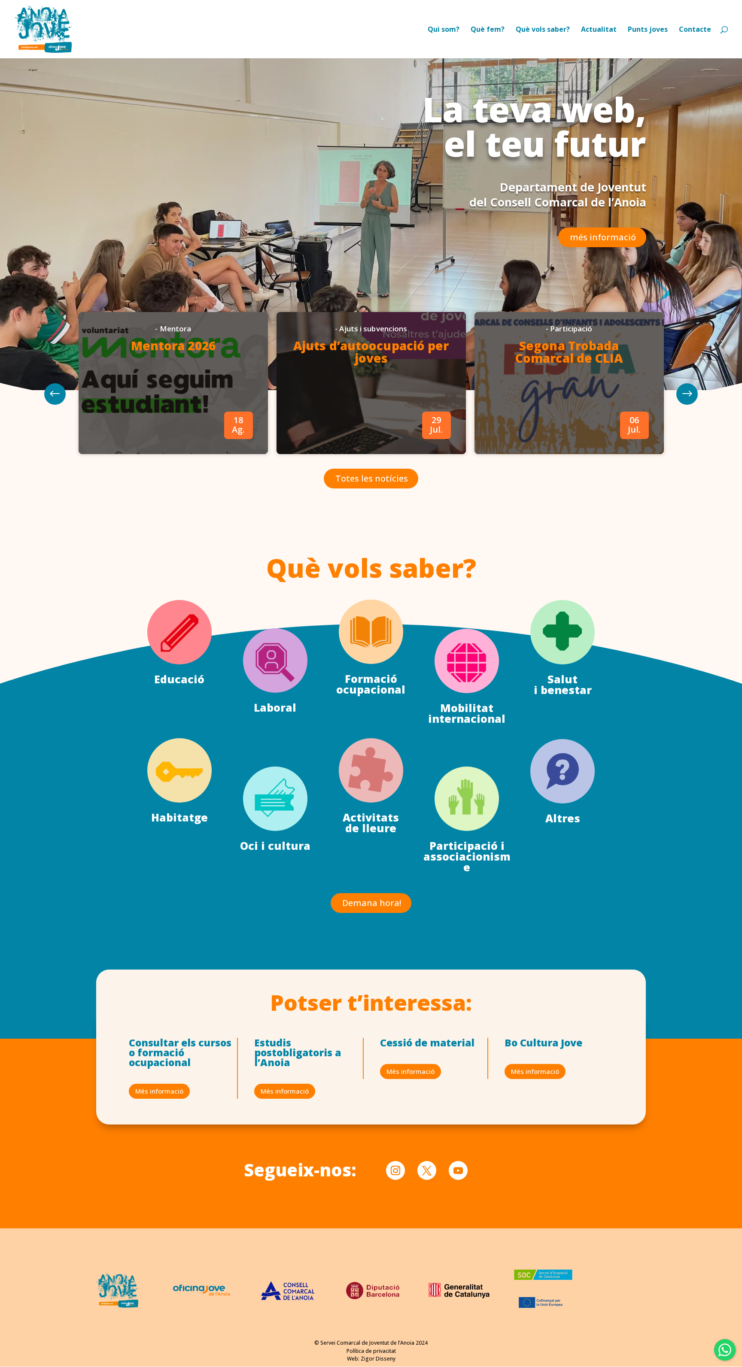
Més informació (159, 1091)
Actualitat (599, 30)
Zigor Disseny (378, 1358)
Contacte (695, 30)
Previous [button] (687, 394)
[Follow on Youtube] (458, 1170)
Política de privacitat (371, 1351)
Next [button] (55, 394)
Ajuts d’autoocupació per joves (371, 351)
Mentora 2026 (173, 345)
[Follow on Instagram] (395, 1170)
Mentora (176, 328)
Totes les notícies (371, 478)
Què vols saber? (543, 30)
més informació (603, 237)
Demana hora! (371, 903)
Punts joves (648, 30)
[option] (173, 383)
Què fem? (488, 30)
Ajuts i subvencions (373, 328)
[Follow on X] (426, 1170)
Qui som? (443, 30)
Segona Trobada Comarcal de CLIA (569, 351)
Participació (571, 328)
